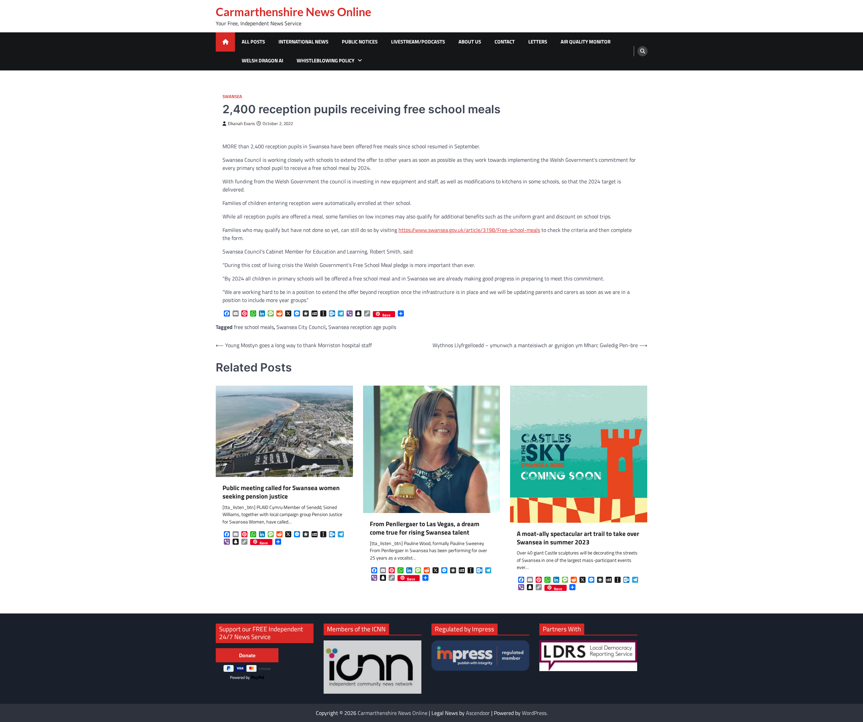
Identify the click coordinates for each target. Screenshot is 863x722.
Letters (537, 42)
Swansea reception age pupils (362, 327)
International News (303, 42)
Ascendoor (478, 713)
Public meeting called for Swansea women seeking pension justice (281, 492)
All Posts (253, 42)
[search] (642, 51)
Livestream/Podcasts (418, 42)
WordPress (534, 713)
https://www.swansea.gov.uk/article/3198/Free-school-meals (469, 230)
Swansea (232, 96)
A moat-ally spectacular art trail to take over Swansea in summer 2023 (578, 538)
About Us (469, 42)
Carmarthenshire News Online (293, 12)
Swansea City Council (301, 327)
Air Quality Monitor (586, 42)
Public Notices (360, 42)
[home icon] (225, 42)
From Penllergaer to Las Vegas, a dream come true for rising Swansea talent (424, 528)
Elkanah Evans (241, 123)
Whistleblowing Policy (325, 60)
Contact (505, 42)
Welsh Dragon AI (262, 60)
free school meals (254, 327)
